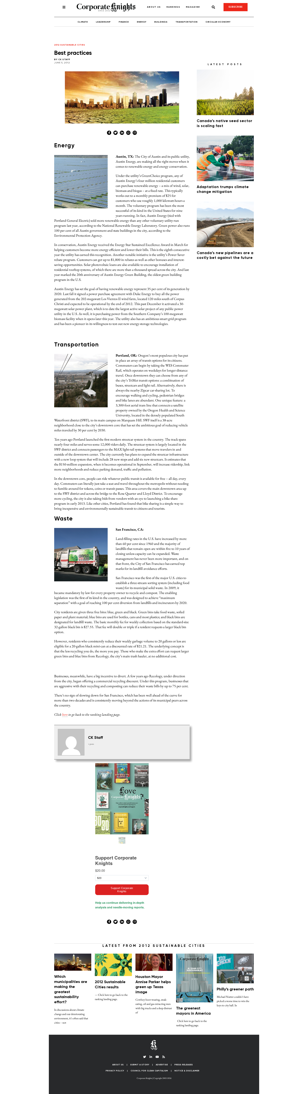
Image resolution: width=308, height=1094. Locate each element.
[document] (154, 547)
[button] (241, 224)
